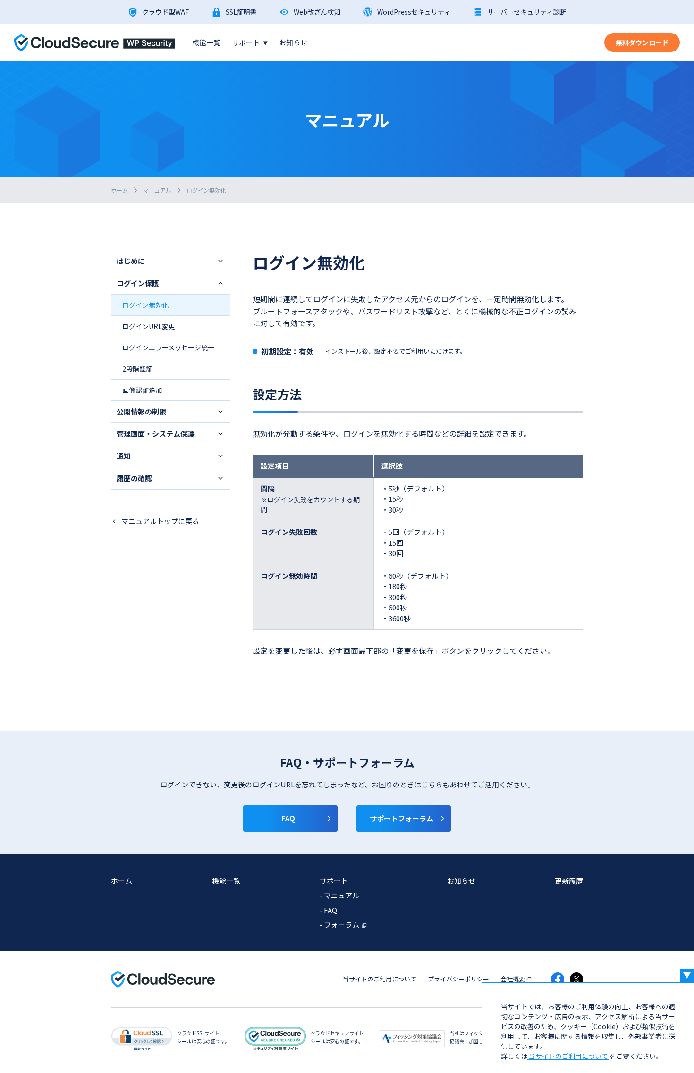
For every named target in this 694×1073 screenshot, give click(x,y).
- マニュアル (339, 895)
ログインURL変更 (148, 326)
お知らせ (293, 42)
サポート (250, 43)
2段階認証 (137, 368)
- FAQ (328, 909)
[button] (170, 261)
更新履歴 (569, 880)
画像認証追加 (142, 390)
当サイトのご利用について (379, 978)
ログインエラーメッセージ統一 (168, 347)
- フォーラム (339, 924)
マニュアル (157, 190)
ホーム (119, 190)
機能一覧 (206, 42)
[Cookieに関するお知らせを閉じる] (687, 976)
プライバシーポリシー (458, 978)
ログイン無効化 (145, 305)
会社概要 (512, 978)
